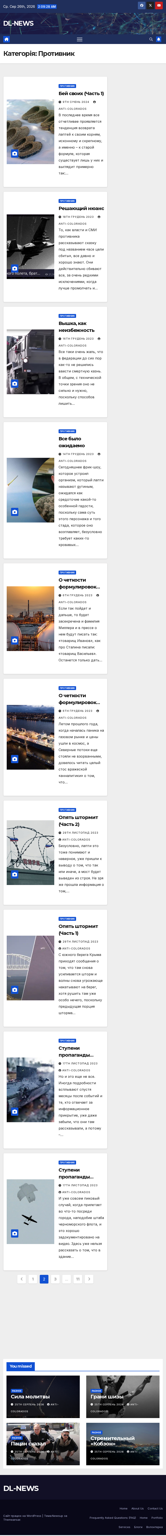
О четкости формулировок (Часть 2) (77, 587)
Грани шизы (107, 1396)
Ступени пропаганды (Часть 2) (74, 1177)
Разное (16, 1391)
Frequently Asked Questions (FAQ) (113, 1517)
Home (124, 1508)
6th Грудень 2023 (78, 595)
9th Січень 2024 (76, 102)
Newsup (57, 1515)
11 (77, 1279)
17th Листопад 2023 (80, 1063)
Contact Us (155, 1508)
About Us (137, 1508)
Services (124, 1527)
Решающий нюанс (81, 208)
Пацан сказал (28, 1443)
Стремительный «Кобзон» (112, 1441)
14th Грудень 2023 (79, 454)
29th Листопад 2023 (80, 832)
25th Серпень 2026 (30, 1404)
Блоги (138, 1527)
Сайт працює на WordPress (22, 1515)
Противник (67, 86)
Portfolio (157, 1517)
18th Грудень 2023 (79, 216)
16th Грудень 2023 (79, 338)
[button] (151, 39)
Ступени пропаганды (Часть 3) (74, 1055)
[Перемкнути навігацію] (79, 39)
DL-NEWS (18, 23)
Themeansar (11, 1519)
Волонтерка (154, 1527)
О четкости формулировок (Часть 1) (77, 702)
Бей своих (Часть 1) (81, 93)
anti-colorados (76, 839)
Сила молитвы (30, 1396)
